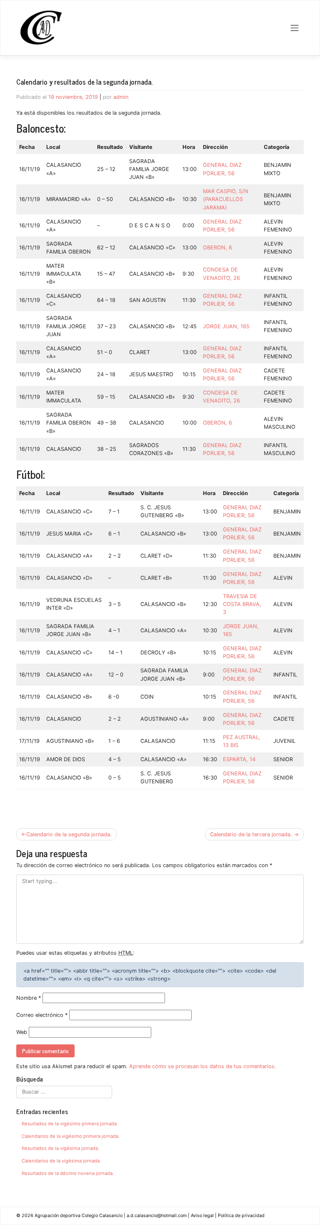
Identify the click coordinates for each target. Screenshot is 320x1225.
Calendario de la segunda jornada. (69, 834)
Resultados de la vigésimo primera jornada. (70, 1124)
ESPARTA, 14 (240, 759)
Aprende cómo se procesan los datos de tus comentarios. (202, 1066)
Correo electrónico (42, 1015)
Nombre (28, 998)
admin (120, 97)
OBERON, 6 (218, 247)
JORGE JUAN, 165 (227, 326)
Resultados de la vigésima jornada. (60, 1148)
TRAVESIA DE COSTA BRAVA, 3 (242, 604)
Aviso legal (202, 1215)
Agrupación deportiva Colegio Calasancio (78, 1215)
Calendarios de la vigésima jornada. (61, 1161)
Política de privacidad (241, 1215)
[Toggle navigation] (295, 28)
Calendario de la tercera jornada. (251, 834)
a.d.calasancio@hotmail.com (157, 1215)
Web (21, 1032)
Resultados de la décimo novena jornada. (68, 1173)
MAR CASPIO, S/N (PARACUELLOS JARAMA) (225, 199)
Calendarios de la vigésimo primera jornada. (71, 1136)
